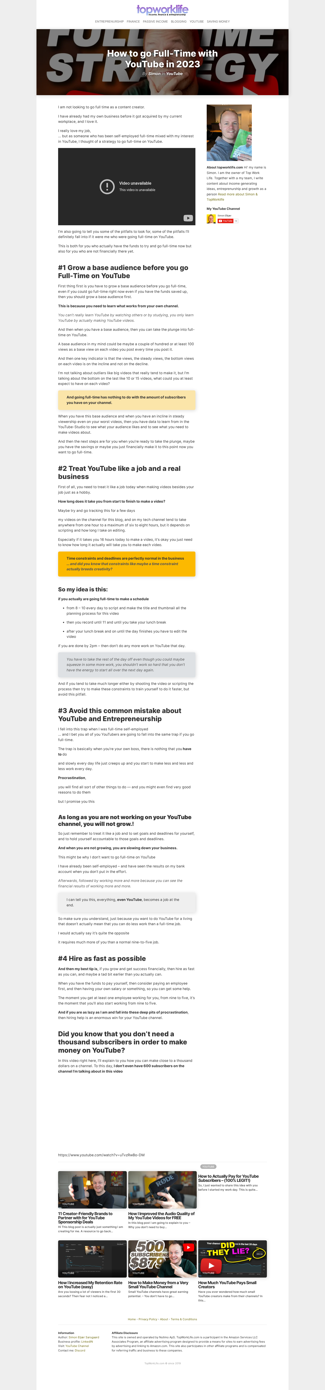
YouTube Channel (77, 1346)
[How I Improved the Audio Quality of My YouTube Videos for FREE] (162, 1190)
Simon (154, 73)
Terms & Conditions (184, 1319)
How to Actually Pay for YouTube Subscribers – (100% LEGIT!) (228, 1178)
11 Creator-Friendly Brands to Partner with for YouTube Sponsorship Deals (85, 1217)
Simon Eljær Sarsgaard (84, 1337)
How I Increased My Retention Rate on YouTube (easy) (90, 1284)
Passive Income (155, 21)
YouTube (197, 21)
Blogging (179, 21)
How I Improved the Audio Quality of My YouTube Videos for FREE (161, 1215)
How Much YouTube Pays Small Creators (227, 1284)
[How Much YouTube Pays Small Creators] (232, 1259)
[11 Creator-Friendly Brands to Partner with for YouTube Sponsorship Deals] (92, 1190)
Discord (80, 1350)
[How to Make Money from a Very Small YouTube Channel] (162, 1259)
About (164, 1319)
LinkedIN (87, 1341)
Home (132, 1319)
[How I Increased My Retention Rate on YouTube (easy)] (92, 1259)
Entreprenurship (109, 21)
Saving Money (218, 21)
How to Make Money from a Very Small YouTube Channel (158, 1284)
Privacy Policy (148, 1319)
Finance (133, 21)
